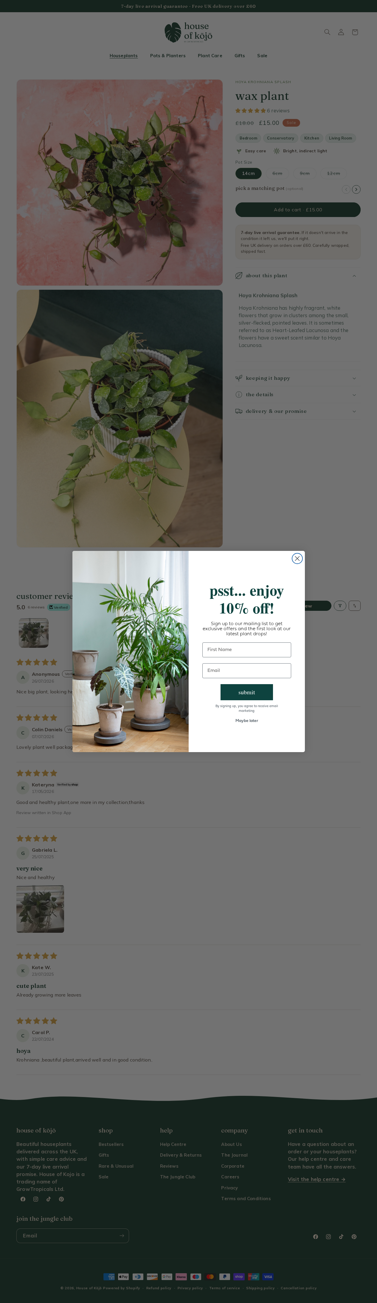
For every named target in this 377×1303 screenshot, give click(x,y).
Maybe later (246, 721)
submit (246, 692)
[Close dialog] (297, 558)
